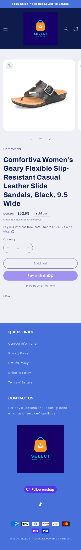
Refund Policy (18, 363)
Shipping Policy (19, 372)
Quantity (9, 239)
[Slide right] (49, 138)
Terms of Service (20, 382)
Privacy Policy (18, 353)
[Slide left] (31, 138)
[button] (5, 28)
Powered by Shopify (58, 539)
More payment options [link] (40, 286)
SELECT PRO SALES (33, 539)
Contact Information (23, 343)
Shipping (8, 220)
